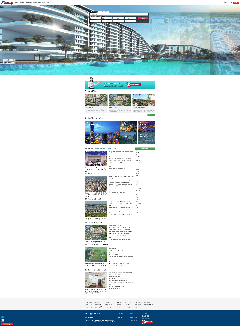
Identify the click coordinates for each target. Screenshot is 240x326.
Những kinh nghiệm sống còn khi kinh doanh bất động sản (120, 158)
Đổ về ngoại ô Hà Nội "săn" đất (114, 190)
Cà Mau (137, 201)
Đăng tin (236, 2)
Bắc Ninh (137, 169)
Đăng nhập (226, 2)
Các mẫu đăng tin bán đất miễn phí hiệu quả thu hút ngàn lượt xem (121, 283)
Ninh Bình (137, 173)
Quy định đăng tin (133, 315)
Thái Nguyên (138, 188)
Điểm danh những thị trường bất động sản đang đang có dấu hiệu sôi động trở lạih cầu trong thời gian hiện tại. (120, 185)
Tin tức (43, 2)
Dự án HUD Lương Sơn (114, 107)
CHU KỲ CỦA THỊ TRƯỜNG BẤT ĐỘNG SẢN (117, 168)
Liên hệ (119, 320)
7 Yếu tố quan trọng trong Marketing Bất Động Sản (119, 182)
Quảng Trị (138, 199)
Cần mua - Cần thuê (37, 2)
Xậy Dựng (108, 148)
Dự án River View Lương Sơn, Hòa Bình (116, 250)
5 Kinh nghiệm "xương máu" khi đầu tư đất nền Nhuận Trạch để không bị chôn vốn (96, 265)
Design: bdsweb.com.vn (146, 318)
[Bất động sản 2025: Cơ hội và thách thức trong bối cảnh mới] (96, 209)
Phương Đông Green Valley (139, 107)
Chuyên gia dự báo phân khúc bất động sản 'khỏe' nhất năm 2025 (120, 155)
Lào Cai (137, 197)
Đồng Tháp (138, 180)
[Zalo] (2, 321)
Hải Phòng (138, 162)
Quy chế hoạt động (133, 317)
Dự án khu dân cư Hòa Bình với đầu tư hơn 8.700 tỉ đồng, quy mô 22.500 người (96, 194)
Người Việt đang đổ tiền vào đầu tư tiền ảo (117, 192)
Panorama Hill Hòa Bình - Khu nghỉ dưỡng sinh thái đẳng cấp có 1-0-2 (121, 266)
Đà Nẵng (143, 125)
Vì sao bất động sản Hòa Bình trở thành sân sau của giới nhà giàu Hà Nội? (120, 208)
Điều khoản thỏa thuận (134, 318)
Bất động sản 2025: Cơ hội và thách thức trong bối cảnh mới (96, 219)
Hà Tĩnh (137, 205)
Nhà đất (88, 122)
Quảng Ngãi (138, 195)
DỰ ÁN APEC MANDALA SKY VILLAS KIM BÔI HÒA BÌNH (119, 233)
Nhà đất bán (22, 2)
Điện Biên (137, 209)
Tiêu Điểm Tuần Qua (92, 174)
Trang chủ (16, 2)
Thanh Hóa (138, 171)
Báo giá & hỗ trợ (121, 315)
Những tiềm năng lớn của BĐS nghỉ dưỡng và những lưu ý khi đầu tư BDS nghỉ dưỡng (120, 253)
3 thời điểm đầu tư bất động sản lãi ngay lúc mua (118, 162)
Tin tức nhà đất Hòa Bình (93, 222)
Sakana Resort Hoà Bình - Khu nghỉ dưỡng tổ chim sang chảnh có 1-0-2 (121, 261)
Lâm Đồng (138, 165)
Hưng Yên (138, 160)
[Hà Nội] (128, 126)
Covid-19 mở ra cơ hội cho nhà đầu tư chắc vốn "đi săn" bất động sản (120, 204)
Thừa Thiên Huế (139, 177)
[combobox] (95, 18)
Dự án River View (89, 107)
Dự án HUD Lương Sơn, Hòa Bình (95, 241)
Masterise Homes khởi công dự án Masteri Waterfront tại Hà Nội (120, 212)
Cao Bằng (138, 212)
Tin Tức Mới (89, 149)
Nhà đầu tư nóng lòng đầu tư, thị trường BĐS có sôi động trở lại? (121, 180)
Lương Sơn (126, 136)
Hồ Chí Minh (138, 152)
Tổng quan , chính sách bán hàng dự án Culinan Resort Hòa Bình (120, 236)
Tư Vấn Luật (114, 148)
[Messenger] (2, 318)
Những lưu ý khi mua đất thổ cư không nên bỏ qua (118, 280)
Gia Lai (137, 184)
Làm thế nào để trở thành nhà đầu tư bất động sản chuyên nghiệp (120, 165)
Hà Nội (124, 125)
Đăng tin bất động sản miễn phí (115, 276)
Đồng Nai (137, 158)
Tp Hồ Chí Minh (92, 125)
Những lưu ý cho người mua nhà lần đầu (116, 286)
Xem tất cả (151, 114)
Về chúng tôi (120, 317)
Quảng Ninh (138, 186)
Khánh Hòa (138, 156)
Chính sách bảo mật (133, 320)
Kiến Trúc (103, 148)
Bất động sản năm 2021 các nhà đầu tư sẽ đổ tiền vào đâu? (120, 214)
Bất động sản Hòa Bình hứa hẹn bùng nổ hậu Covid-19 (119, 229)
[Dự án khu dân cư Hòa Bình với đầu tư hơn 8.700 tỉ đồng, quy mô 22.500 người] (96, 184)
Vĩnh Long (138, 190)
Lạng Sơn (137, 207)
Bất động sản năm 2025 (93, 199)
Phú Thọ (137, 167)
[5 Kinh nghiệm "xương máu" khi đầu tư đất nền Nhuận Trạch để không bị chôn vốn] (96, 254)
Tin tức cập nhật (121, 318)
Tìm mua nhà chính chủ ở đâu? (115, 288)
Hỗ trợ (47, 2)
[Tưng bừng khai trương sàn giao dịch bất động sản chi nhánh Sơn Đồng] (96, 158)
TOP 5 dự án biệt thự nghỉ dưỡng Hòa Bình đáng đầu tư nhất (120, 231)
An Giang (137, 182)
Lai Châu (137, 210)
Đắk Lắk (137, 175)
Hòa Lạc (143, 136)
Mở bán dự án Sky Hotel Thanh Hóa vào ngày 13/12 (119, 263)
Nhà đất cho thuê (29, 2)
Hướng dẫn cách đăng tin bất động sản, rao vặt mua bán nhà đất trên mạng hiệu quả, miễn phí (96, 291)
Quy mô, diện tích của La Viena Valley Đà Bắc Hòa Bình (119, 239)
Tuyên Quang (138, 203)
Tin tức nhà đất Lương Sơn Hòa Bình (97, 244)
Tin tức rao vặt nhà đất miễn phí (95, 270)
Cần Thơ (137, 179)
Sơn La (137, 192)
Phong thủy (97, 148)
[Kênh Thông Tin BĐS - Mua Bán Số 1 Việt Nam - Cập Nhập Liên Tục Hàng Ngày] (7, 3)
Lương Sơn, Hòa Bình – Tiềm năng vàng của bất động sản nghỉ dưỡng (121, 257)
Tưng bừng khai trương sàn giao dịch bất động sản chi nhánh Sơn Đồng (96, 169)
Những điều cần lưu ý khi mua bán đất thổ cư (117, 278)
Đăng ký (230, 2)
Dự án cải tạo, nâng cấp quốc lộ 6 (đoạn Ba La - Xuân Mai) (120, 160)
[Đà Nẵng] (146, 126)
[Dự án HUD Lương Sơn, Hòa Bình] (96, 232)
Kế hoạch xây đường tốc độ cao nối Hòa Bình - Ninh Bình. (120, 227)
